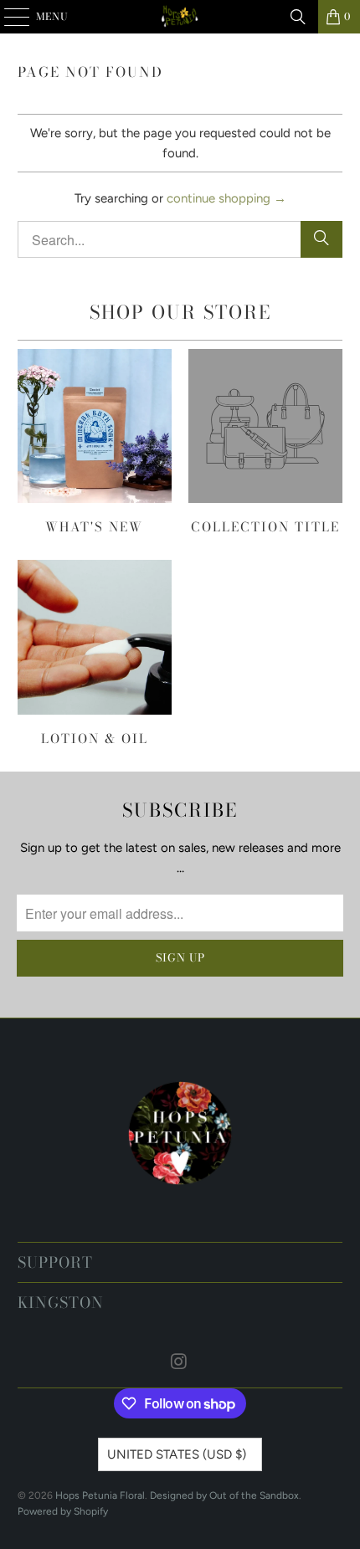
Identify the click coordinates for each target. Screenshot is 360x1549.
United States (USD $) (176, 1454)
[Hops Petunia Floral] (180, 16)
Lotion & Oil (95, 653)
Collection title (265, 442)
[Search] (298, 16)
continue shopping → (226, 198)
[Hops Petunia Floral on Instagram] (179, 1362)
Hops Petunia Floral (100, 1495)
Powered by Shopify (63, 1511)
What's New (95, 442)
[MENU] (9, 16)
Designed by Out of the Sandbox (224, 1495)
